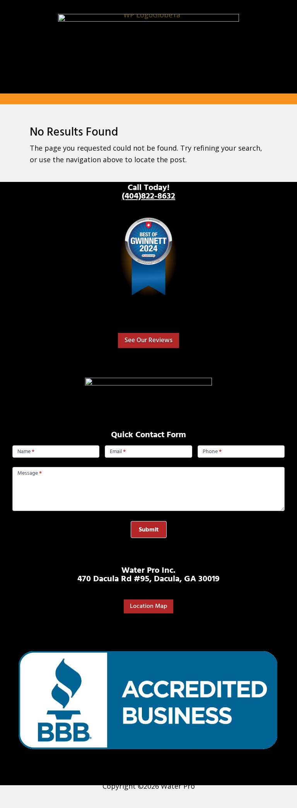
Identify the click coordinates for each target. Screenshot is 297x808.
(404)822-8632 (148, 196)
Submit (149, 529)
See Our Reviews (148, 340)
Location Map (148, 606)
